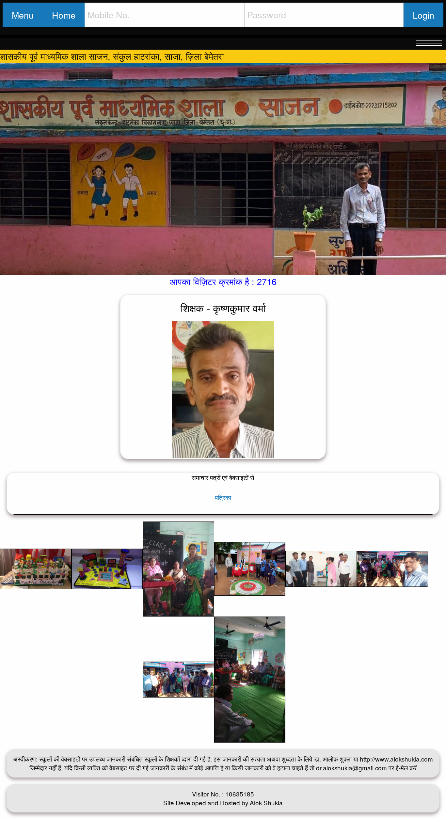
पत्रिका (223, 497)
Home (63, 14)
